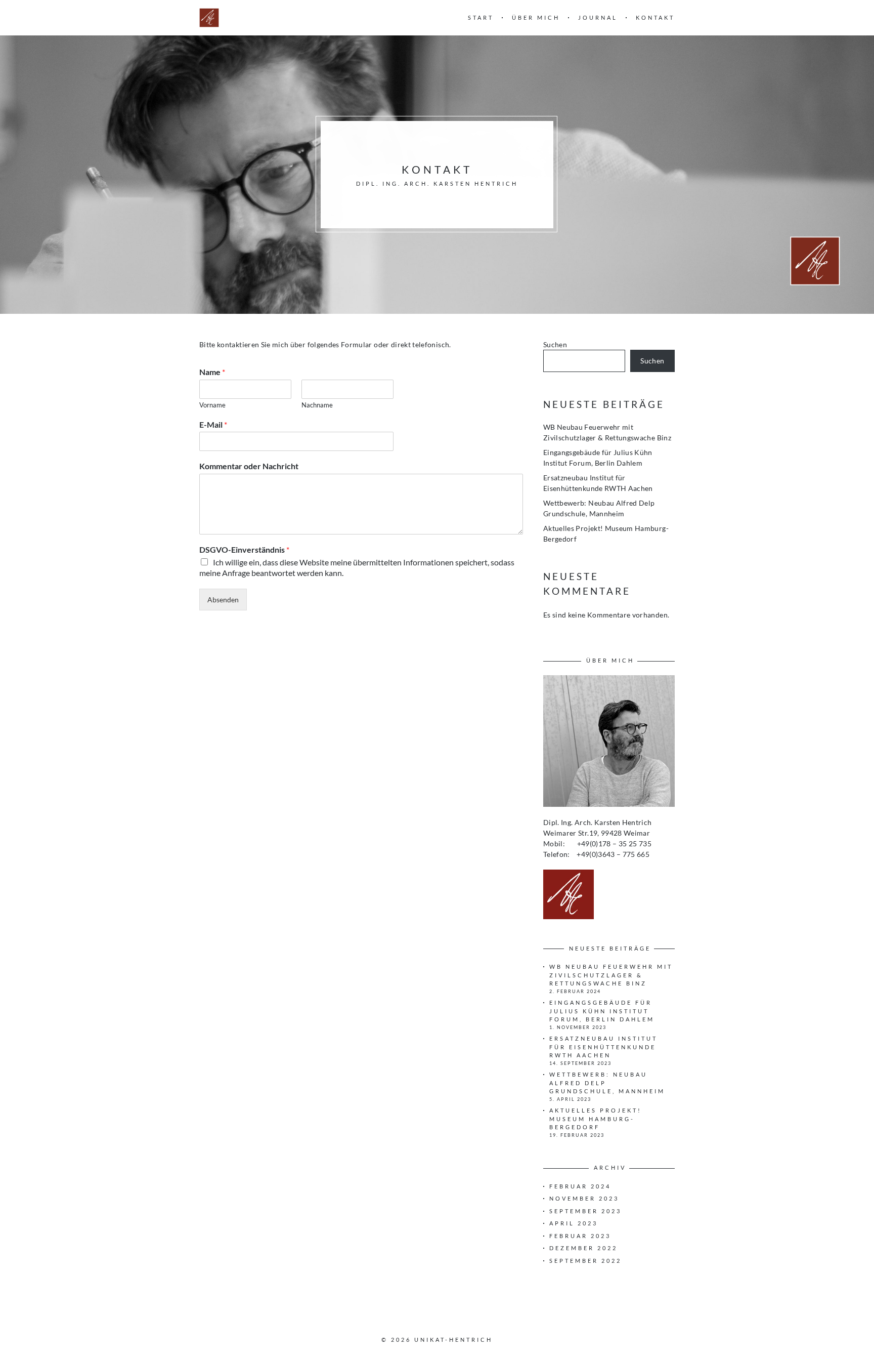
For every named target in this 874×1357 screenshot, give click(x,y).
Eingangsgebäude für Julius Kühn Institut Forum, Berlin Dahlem (601, 1010)
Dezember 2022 (583, 1248)
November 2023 (584, 1198)
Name (212, 372)
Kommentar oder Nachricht (248, 466)
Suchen (555, 344)
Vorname (212, 405)
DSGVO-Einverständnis (244, 549)
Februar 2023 (580, 1235)
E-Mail (213, 424)
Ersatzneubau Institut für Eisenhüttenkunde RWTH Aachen (603, 1046)
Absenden (223, 599)
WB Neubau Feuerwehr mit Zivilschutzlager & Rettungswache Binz (611, 974)
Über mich (536, 17)
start (481, 17)
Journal (598, 17)
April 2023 (573, 1223)
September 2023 (585, 1211)
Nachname (317, 405)
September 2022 (585, 1260)
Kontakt (655, 17)
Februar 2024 (580, 1186)
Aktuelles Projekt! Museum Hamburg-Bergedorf (595, 1118)
